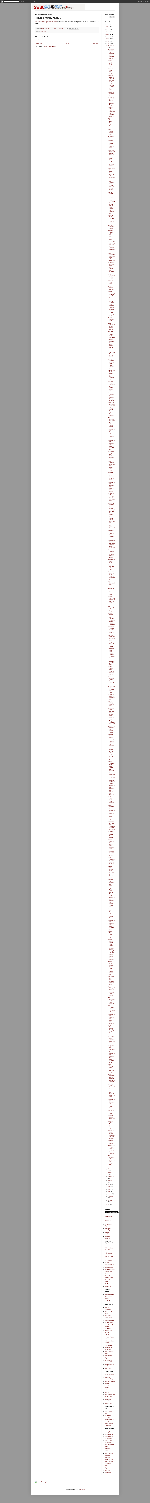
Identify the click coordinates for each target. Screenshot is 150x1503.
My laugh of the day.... (111, 137)
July (109, 1184)
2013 (108, 29)
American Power (109, 1375)
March (110, 1194)
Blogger (82, 1490)
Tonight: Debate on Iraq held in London (110, 942)
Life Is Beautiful (109, 1267)
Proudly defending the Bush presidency (111, 294)
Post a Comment (42, 40)
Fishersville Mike (109, 1265)
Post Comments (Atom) (49, 46)
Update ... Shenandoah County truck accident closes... (111, 844)
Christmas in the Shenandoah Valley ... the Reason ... (111, 790)
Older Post (95, 43)
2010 (108, 36)
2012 (108, 31)
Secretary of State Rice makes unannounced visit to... (111, 653)
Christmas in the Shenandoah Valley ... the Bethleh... (111, 486)
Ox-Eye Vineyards (110, 1269)
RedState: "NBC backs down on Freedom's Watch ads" (111, 970)
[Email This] (70, 29)
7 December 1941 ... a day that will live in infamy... (111, 1094)
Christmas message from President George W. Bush (111, 396)
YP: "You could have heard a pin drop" (111, 800)
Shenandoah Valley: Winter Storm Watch (111, 834)
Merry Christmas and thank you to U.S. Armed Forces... (111, 422)
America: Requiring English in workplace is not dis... (111, 600)
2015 (108, 24)
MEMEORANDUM (110, 1381)
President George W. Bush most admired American (111, 303)
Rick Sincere (108, 1451)
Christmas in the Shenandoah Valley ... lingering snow (111, 1058)
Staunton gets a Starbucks (111, 1117)
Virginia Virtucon (109, 1358)
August (110, 1180)
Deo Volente (108, 1415)
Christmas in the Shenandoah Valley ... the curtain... (111, 1019)
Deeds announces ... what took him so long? (111, 860)
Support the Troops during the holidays (111, 950)
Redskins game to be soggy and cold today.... (111, 78)
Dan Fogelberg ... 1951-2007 (111, 662)
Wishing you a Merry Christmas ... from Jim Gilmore (111, 411)
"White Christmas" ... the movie (111, 276)
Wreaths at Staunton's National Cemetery (111, 697)
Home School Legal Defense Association (109, 1423)
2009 (108, 39)
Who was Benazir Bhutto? (110, 227)
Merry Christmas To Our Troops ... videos (111, 326)
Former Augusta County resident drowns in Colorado (111, 1078)
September (111, 1176)
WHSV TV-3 (108, 1368)
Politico (107, 1383)
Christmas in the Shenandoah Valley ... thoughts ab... (111, 925)
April (109, 1191)
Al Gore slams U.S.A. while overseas (111, 869)
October (110, 1173)
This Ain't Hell (108, 1397)
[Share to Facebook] (76, 29)
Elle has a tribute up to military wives (46, 22)
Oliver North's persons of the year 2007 (111, 199)
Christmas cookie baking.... (111, 751)
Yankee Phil (108, 1286)
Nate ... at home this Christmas (111, 636)
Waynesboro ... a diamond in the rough (111, 689)
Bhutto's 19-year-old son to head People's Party (111, 101)
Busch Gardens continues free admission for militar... (111, 465)
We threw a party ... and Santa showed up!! (111, 455)
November (111, 1169)
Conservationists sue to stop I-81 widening (111, 629)
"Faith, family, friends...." (111, 526)
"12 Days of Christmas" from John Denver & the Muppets (111, 267)
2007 (108, 43)
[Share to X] (74, 29)
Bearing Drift (108, 1315)
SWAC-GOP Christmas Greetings (111, 404)
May (109, 1189)
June (109, 1186)
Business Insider (109, 1320)
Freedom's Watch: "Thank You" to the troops (111, 334)
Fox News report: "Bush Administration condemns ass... (111, 235)
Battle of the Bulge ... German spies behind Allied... (111, 712)
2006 (108, 1204)
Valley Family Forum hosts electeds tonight (111, 1068)
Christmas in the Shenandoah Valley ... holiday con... (111, 902)
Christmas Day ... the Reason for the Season (111, 354)
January (110, 1200)
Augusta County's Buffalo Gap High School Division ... (111, 1030)
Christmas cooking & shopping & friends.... (111, 511)
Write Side (107, 1470)
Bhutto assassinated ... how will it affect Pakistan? (111, 256)
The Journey (108, 1284)
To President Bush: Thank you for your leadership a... (111, 375)
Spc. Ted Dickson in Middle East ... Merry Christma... (111, 364)
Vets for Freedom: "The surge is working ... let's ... (111, 670)
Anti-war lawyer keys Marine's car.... (111, 63)
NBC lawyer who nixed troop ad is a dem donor (111, 980)
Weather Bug (108, 1403)
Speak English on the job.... (110, 132)
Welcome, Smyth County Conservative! (111, 520)
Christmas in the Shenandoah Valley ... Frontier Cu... (111, 913)
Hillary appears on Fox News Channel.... (111, 680)
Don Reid (107, 1262)
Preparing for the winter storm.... (110, 757)
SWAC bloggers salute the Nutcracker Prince (111, 1009)
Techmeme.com (109, 1390)
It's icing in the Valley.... (111, 736)
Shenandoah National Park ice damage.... (111, 534)
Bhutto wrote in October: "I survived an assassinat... (111, 173)
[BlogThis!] (72, 29)
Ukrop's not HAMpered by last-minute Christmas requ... (111, 497)
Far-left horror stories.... (111, 288)
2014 (108, 27)
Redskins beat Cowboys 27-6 (111, 71)
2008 (108, 41)
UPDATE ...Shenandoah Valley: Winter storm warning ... (111, 767)
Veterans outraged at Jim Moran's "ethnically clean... (111, 553)
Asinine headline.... (111, 807)
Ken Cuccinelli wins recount (111, 584)
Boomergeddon (109, 1318)
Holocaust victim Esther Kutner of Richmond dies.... (111, 144)
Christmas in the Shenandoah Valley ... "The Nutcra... (111, 1103)
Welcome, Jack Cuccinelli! (111, 1086)
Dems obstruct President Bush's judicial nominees (111, 620)
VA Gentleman (108, 1355)
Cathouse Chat (109, 1434)
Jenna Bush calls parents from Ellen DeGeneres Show (111, 1134)
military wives (43, 31)
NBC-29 (107, 1334)
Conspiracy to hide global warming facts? (111, 312)
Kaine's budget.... (111, 614)
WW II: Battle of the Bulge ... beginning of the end (111, 721)
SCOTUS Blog (109, 1345)
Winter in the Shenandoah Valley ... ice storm (111, 729)
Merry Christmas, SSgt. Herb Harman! (111, 1000)
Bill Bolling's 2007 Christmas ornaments (111, 1039)
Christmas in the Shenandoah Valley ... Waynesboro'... (111, 815)
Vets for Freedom (109, 1301)
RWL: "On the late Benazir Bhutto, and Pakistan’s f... (111, 209)
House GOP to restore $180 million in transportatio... (111, 575)
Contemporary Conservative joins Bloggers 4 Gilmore (111, 543)
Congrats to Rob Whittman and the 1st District (111, 891)
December (111, 46)
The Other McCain (110, 1394)
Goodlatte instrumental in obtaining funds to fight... (111, 476)
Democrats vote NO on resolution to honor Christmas (111, 825)
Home (67, 43)
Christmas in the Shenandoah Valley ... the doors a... (111, 445)
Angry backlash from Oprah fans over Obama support (111, 185)
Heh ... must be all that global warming (111, 152)
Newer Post (39, 43)
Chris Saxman (108, 1260)
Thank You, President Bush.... (111, 319)
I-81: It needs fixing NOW (111, 561)
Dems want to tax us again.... (111, 1112)
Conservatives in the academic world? (111, 853)
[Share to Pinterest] (78, 29)
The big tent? (110, 962)
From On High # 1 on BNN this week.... (111, 87)
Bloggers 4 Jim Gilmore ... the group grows (111, 1048)
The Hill (107, 1392)
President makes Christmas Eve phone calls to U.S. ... (111, 386)
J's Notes (107, 1448)
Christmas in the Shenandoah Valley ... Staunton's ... (111, 433)
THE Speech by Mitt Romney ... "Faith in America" (111, 1149)
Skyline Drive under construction (111, 934)
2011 (108, 34)
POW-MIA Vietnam (110, 1294)
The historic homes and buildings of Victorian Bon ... (111, 54)
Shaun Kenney (109, 1453)
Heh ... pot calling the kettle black (111, 704)
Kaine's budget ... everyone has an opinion (111, 643)
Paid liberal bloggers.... (111, 505)
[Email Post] (66, 28)
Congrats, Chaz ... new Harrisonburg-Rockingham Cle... (111, 112)
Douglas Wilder (109, 1322)
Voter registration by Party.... (111, 609)
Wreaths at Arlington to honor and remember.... (111, 743)
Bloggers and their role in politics (111, 567)
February (110, 1196)
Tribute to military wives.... (111, 282)
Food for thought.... (111, 192)
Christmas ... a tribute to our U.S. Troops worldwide (111, 344)
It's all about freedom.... (111, 93)
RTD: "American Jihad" (111, 876)
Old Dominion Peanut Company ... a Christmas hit (111, 123)
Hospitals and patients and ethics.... (111, 882)
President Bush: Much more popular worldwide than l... (111, 161)
